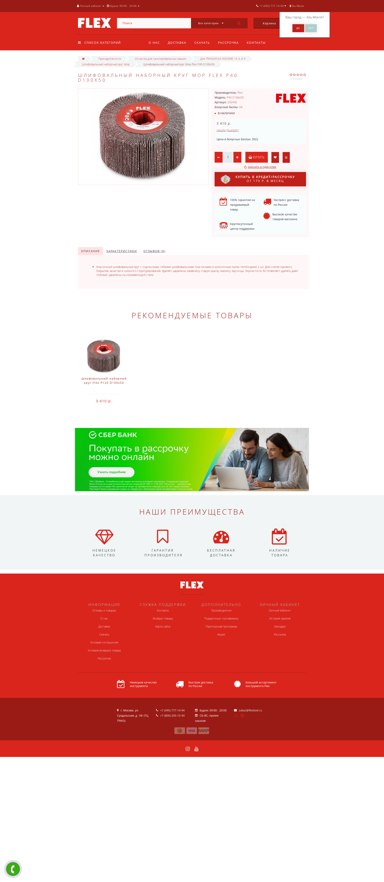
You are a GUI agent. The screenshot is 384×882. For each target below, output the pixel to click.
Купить (258, 157)
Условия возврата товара (104, 650)
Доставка (177, 43)
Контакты (256, 43)
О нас (154, 43)
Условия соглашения (104, 642)
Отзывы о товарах (104, 610)
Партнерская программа (221, 626)
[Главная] (83, 59)
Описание (90, 251)
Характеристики (121, 251)
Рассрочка (228, 43)
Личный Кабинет (280, 610)
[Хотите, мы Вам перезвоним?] (13, 869)
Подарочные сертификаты (221, 618)
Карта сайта (162, 626)
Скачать (202, 43)
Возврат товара (163, 618)
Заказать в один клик (262, 167)
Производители (221, 610)
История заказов (279, 618)
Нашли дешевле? (228, 130)
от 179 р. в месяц (265, 179)
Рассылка (280, 634)
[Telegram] (243, 716)
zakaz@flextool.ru (250, 710)
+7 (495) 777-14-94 (172, 710)
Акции (221, 634)
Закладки (280, 626)
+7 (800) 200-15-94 (172, 715)
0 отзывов (296, 78)
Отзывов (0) (154, 251)
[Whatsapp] (236, 715)
